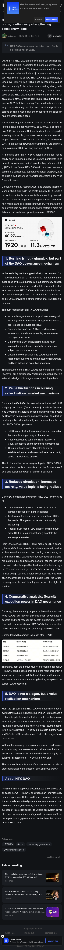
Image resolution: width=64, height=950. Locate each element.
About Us (10, 932)
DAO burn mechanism (14, 849)
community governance (39, 844)
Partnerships (50, 932)
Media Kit (29, 932)
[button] (60, 5)
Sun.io (20, 844)
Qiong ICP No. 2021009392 (30, 946)
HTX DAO (8, 844)
